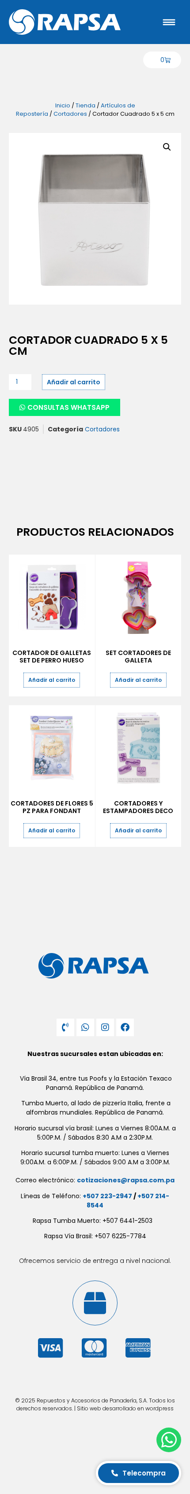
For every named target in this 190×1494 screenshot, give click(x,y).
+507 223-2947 (107, 1196)
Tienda (85, 105)
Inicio (62, 105)
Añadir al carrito (73, 382)
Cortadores (70, 114)
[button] (167, 147)
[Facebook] (125, 1027)
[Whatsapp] (85, 1027)
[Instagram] (105, 1027)
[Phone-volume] (65, 1027)
